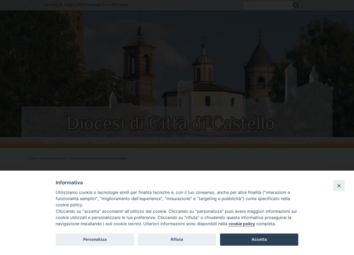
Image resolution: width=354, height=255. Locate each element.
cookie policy (242, 223)
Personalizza (95, 239)
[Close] (339, 185)
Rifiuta (177, 239)
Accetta (259, 239)
